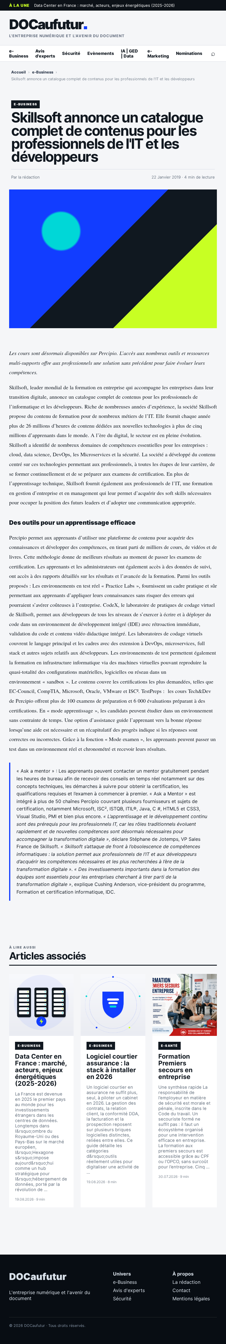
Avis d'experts (45, 53)
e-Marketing (158, 53)
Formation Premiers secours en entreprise (175, 1066)
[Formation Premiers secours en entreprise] (184, 1005)
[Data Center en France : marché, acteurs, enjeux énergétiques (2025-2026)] (41, 1005)
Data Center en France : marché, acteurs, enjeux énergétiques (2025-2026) (104, 5)
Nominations (189, 53)
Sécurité (71, 53)
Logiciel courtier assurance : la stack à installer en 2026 (112, 1066)
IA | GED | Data (129, 53)
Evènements (100, 53)
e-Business (18, 53)
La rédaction (186, 1282)
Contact (181, 1290)
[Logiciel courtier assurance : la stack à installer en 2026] (113, 1005)
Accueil (18, 72)
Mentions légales (191, 1299)
